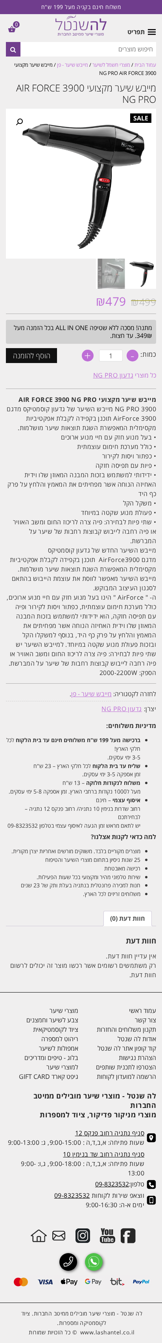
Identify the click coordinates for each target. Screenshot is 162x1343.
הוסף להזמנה (31, 355)
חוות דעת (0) (127, 918)
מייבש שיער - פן (72, 64)
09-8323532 (112, 1184)
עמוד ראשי (142, 1010)
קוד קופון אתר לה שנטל (127, 1048)
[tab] (127, 918)
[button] (19, 122)
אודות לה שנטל (137, 1039)
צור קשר (145, 1020)
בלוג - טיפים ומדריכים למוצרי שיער (51, 1062)
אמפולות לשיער (58, 1048)
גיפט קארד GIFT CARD (48, 1076)
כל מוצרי (124, 375)
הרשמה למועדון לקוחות (126, 1076)
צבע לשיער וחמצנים (52, 1020)
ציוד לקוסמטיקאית (55, 1029)
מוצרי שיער (64, 1010)
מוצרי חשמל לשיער (111, 64)
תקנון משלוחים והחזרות (126, 1029)
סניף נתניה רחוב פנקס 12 (109, 1133)
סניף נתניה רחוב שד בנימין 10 (103, 1154)
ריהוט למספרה (59, 1039)
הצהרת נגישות (137, 1057)
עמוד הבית (145, 64)
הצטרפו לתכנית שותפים (126, 1067)
